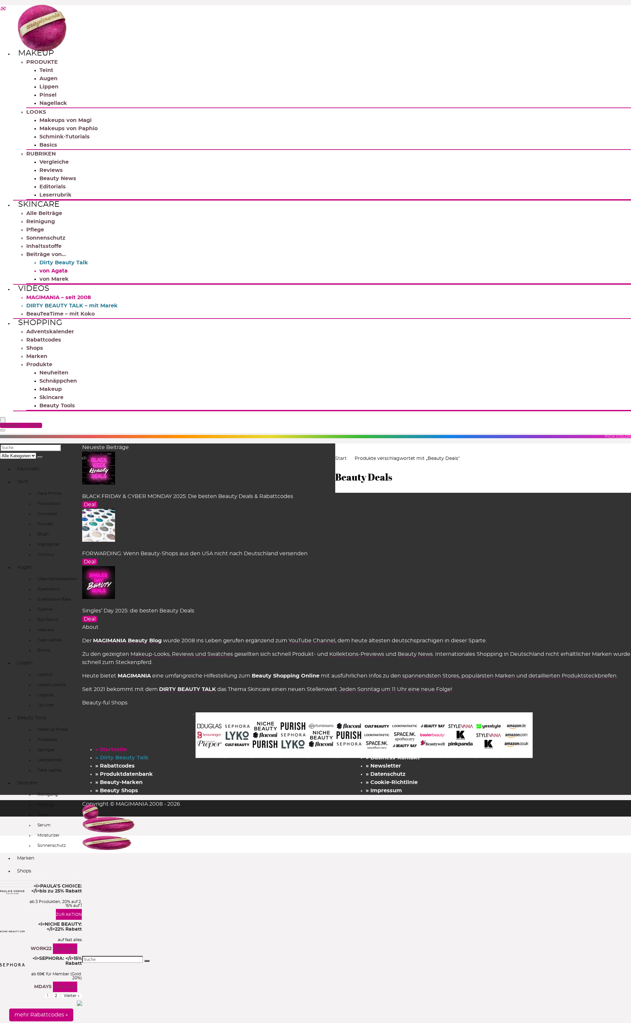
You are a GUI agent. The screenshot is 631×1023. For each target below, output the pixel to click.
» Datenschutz (386, 774)
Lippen (48, 86)
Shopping (40, 323)
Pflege (35, 229)
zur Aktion (69, 914)
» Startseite (111, 749)
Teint (46, 70)
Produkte (39, 364)
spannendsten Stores (430, 675)
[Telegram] (2, 9)
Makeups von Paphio (68, 128)
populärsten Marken (488, 675)
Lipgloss (45, 695)
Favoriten (28, 469)
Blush (43, 534)
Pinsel (48, 95)
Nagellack (53, 103)
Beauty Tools (57, 405)
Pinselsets (47, 740)
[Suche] (40, 457)
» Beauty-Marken (119, 782)
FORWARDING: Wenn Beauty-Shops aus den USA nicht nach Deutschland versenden (195, 553)
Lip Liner (45, 705)
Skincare (38, 204)
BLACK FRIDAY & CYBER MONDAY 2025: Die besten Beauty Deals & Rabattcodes (187, 496)
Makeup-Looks (150, 654)
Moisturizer (48, 835)
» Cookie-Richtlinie (392, 782)
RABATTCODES (22, 425)
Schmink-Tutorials (64, 136)
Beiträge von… (46, 254)
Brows (43, 650)
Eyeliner (45, 609)
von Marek (54, 279)
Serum (44, 825)
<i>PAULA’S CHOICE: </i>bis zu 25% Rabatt (56, 888)
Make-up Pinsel (52, 729)
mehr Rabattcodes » (41, 1014)
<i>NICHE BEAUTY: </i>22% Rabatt (60, 927)
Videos (33, 289)
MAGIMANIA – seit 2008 (58, 297)
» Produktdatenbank (124, 774)
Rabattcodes (43, 340)
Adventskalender (50, 331)
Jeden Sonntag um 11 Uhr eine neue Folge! (395, 689)
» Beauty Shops (116, 790)
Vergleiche (54, 162)
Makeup (36, 53)
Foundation (49, 504)
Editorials (52, 186)
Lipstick (45, 675)
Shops (34, 348)
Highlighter (48, 544)
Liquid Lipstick (51, 685)
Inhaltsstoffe (43, 246)
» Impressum (384, 790)
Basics (48, 145)
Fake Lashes (49, 640)
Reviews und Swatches (202, 654)
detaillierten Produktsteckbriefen (572, 675)
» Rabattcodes (115, 766)
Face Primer (49, 493)
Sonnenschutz (45, 238)
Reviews (51, 170)
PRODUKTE (42, 62)
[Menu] (2, 420)
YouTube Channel (312, 640)
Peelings (45, 805)
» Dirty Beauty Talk (122, 757)
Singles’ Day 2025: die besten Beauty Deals (138, 610)
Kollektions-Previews (356, 654)
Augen (48, 78)
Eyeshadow (48, 589)
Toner (43, 815)
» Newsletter (383, 766)
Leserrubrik (55, 195)
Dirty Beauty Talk (63, 262)
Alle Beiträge (44, 213)
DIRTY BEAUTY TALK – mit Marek (72, 305)
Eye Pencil (47, 620)
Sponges (46, 750)
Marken (36, 356)
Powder (45, 524)
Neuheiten (53, 372)
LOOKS (36, 112)
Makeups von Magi (65, 120)
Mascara (45, 630)
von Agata (53, 271)
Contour (45, 555)
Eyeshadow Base (54, 599)
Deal (90, 504)
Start (341, 458)
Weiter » (72, 996)
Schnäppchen (58, 381)
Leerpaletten (49, 760)
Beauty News (57, 178)
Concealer (47, 514)
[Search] (2, 430)
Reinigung (40, 221)
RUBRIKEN (41, 153)
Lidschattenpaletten (57, 579)
